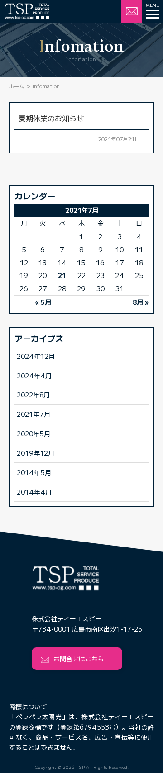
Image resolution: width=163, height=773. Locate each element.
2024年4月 (34, 375)
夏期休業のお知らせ (51, 118)
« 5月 (43, 301)
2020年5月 (33, 433)
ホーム (16, 86)
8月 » (141, 301)
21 (62, 275)
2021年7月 (33, 414)
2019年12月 (35, 452)
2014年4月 (34, 491)
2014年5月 (34, 472)
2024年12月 (36, 356)
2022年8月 (33, 394)
